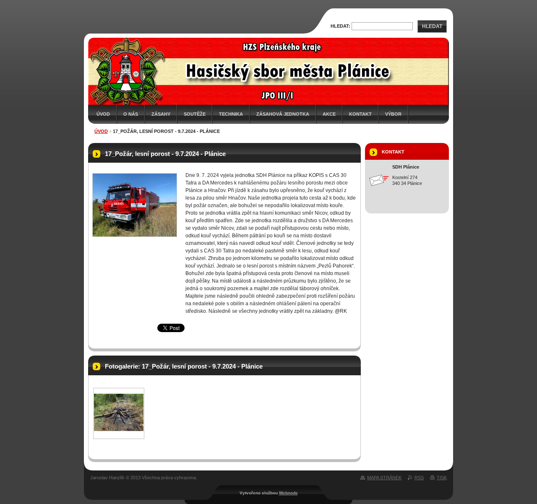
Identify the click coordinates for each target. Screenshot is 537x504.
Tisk (442, 477)
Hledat (432, 26)
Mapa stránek (384, 477)
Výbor (393, 114)
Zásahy (160, 114)
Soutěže (195, 114)
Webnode (288, 493)
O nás (130, 114)
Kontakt (360, 114)
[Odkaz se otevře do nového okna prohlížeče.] (134, 205)
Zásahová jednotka (282, 114)
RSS (419, 477)
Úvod (103, 114)
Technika (231, 114)
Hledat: (340, 26)
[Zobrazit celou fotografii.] (118, 429)
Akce (329, 114)
